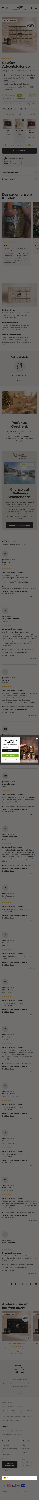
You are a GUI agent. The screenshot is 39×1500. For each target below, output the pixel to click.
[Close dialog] (37, 738)
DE (7, 1478)
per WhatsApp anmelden (10, 755)
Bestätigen (10, 750)
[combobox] (19, 1478)
